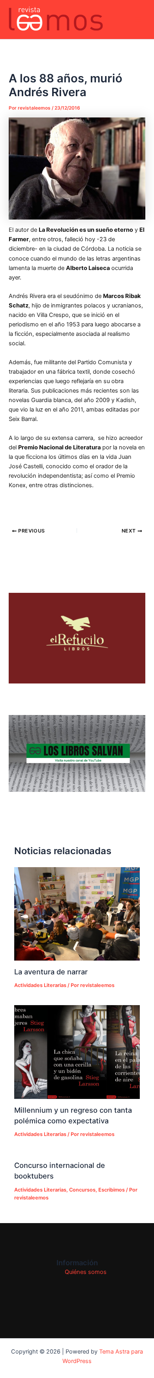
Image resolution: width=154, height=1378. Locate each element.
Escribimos (111, 1190)
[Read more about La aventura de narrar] (76, 914)
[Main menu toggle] (138, 19)
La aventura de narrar (51, 971)
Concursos (82, 1190)
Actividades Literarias (40, 985)
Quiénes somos (86, 1272)
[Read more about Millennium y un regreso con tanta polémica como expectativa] (76, 1052)
